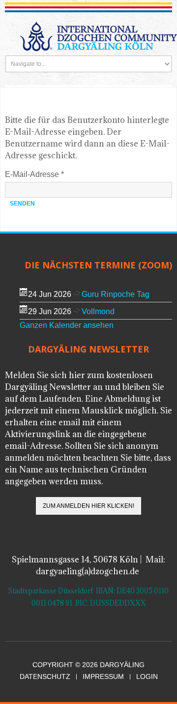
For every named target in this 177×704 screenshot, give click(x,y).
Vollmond (98, 311)
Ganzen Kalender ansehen (67, 325)
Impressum (103, 676)
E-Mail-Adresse (34, 174)
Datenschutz (45, 676)
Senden (22, 203)
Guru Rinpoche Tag (115, 294)
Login (147, 676)
